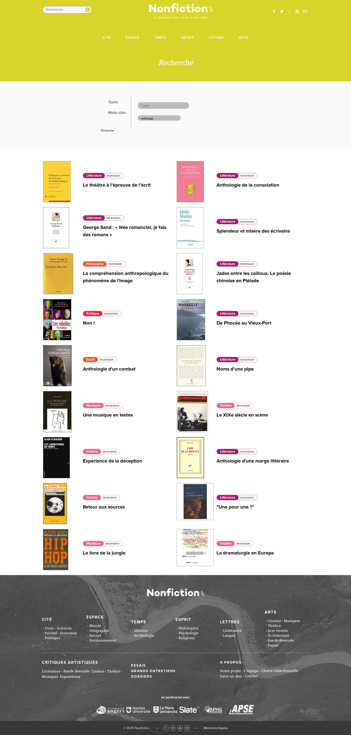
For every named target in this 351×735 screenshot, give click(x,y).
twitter (282, 11)
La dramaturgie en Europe (245, 553)
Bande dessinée (281, 640)
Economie (68, 633)
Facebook (166, 728)
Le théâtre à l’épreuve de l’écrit (117, 185)
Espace (132, 37)
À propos (231, 662)
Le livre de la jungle (104, 553)
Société (51, 633)
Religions (187, 638)
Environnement (102, 640)
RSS (180, 728)
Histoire (141, 631)
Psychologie (189, 633)
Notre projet (230, 671)
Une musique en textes (108, 415)
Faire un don (231, 676)
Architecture (278, 635)
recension (113, 176)
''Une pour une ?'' (235, 507)
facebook (274, 11)
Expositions (70, 677)
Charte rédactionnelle (279, 671)
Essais (138, 665)
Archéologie (144, 635)
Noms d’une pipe (235, 369)
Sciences (64, 628)
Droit (49, 628)
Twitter (173, 728)
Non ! (89, 323)
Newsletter (305, 11)
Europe (95, 635)
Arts (243, 37)
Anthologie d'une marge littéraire (253, 461)
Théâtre (225, 406)
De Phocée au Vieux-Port (244, 323)
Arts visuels (278, 631)
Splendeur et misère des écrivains (253, 231)
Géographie (99, 631)
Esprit (187, 37)
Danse (273, 645)
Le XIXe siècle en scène (242, 415)
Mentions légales (216, 728)
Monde (95, 626)
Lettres (216, 37)
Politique (92, 314)
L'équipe (251, 671)
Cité (107, 37)
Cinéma (92, 452)
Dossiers (141, 676)
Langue (229, 635)
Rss (297, 11)
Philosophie (94, 264)
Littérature (94, 176)
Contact (251, 676)
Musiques (93, 406)
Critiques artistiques (70, 662)
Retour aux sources (104, 507)
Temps (160, 37)
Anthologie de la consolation (248, 185)
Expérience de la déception (112, 461)
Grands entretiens (153, 671)
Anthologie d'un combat (109, 369)
